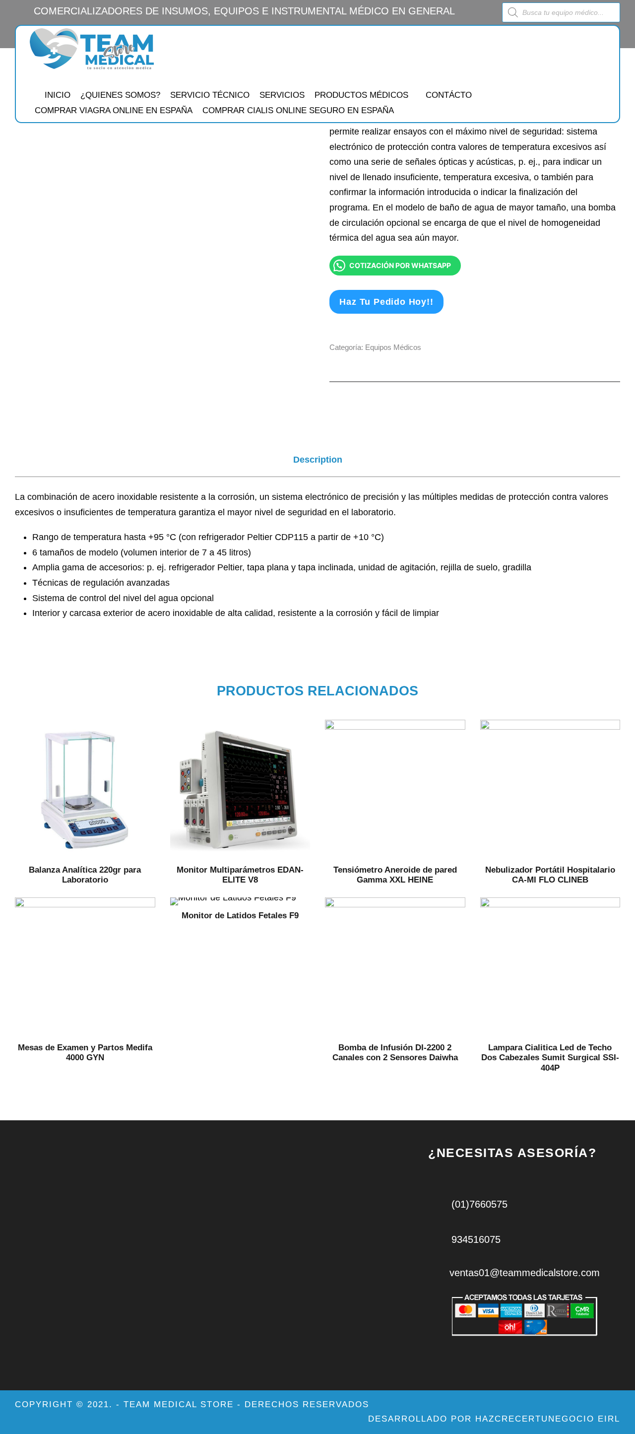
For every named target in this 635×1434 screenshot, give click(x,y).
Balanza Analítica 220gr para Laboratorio (85, 875)
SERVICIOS (282, 95)
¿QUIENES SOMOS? (120, 95)
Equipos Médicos (393, 347)
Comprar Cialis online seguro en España (298, 110)
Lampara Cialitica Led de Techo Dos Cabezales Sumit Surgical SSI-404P (550, 1058)
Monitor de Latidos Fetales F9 (240, 915)
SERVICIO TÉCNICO (210, 95)
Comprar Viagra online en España (113, 110)
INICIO (57, 95)
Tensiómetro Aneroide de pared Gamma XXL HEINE (395, 875)
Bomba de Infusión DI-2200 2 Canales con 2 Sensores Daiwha (395, 1052)
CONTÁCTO (449, 95)
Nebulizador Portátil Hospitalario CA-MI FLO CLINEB (550, 875)
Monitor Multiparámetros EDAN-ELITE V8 (240, 875)
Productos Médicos (361, 95)
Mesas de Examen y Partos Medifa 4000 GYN (85, 1052)
